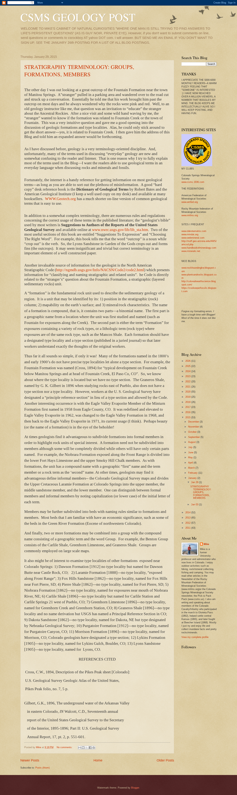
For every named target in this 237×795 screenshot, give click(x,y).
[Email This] (79, 747)
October (192, 431)
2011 (188, 527)
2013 (188, 517)
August (192, 442)
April (191, 462)
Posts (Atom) (42, 767)
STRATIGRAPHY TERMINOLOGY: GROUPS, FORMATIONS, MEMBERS (79, 70)
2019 (188, 396)
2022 (188, 381)
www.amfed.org (189, 202)
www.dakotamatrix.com (193, 231)
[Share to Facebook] (90, 747)
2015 (188, 417)
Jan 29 (195, 482)
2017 (188, 407)
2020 (188, 391)
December (194, 421)
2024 (188, 371)
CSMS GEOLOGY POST (78, 17)
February (193, 472)
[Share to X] (87, 747)
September (194, 437)
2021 (188, 386)
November (194, 426)
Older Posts (165, 760)
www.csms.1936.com (192, 182)
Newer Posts (29, 760)
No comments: (65, 747)
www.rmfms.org (189, 215)
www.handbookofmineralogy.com (198, 247)
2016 (188, 412)
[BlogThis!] (83, 747)
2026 (188, 361)
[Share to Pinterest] (94, 747)
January (192, 478)
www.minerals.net (190, 251)
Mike (206, 544)
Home (98, 760)
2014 (188, 512)
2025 (188, 366)
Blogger (135, 787)
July (190, 447)
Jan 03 (195, 504)
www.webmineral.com (192, 237)
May (190, 457)
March (192, 467)
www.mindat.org (189, 234)
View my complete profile (194, 637)
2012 (188, 522)
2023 (188, 376)
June (191, 452)
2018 (188, 402)
